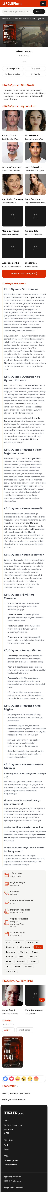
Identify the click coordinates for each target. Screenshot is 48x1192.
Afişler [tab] (8, 1030)
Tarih (17, 966)
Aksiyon (18, 942)
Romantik (21, 961)
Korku (21, 957)
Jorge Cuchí (15, 876)
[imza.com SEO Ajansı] (8, 1177)
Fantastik (10, 952)
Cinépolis (14, 922)
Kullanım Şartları (11, 1160)
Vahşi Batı (10, 971)
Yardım (7, 1145)
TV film (28, 966)
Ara (37, 11)
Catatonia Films (17, 924)
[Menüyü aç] (43, 3)
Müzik (8, 961)
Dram (38, 947)
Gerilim (23, 952)
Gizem (35, 952)
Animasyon (33, 942)
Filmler (5, 18)
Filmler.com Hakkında (13, 1125)
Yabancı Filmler (22, 18)
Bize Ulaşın (8, 1129)
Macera (33, 957)
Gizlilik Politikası (10, 1164)
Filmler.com (16, 1181)
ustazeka (19, 1187)
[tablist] (18, 1029)
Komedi (9, 957)
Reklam (7, 1149)
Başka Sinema (16, 913)
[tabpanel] (24, 1052)
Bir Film (13, 926)
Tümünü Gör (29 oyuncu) (24, 273)
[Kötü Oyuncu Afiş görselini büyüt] (12, 1052)
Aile (8, 942)
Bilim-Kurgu (25, 947)
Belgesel (10, 947)
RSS (7, 1133)
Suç (8, 966)
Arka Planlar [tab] (25, 1030)
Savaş (33, 961)
